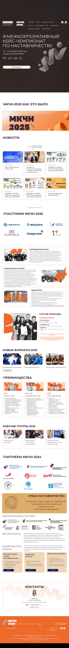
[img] (66, 22)
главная (20, 623)
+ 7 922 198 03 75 (34, 605)
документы (26, 623)
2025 (39, 146)
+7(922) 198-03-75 (53, 628)
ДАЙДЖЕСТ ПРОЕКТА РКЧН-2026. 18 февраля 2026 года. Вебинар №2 (12, 195)
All (28, 146)
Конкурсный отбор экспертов (56, 367)
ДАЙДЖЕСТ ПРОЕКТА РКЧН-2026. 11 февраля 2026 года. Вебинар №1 (34, 195)
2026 (34, 146)
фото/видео (40, 624)
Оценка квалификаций (32, 367)
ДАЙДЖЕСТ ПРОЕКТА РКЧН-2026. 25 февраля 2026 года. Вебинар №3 (55, 169)
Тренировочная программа (12, 367)
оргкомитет (33, 623)
